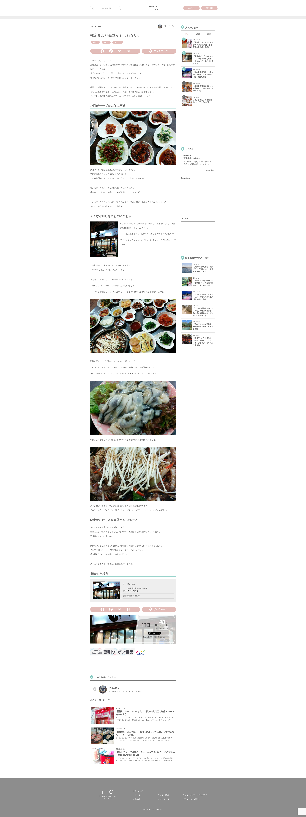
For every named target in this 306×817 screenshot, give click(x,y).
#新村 (106, 42)
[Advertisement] (133, 665)
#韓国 (95, 42)
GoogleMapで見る (131, 591)
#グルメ (118, 42)
